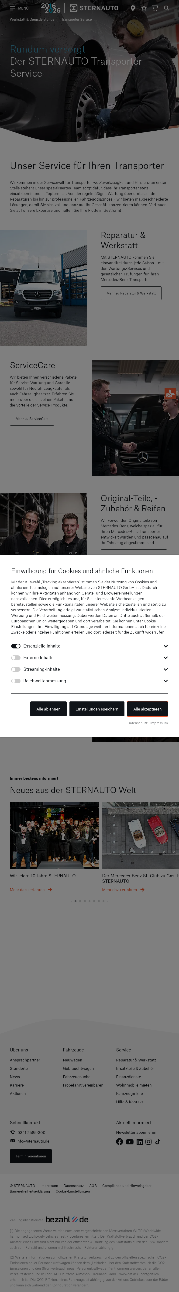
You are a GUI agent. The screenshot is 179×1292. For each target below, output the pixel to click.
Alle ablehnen (48, 709)
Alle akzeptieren (147, 709)
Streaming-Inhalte (41, 669)
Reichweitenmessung (44, 680)
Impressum (159, 723)
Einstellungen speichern (97, 709)
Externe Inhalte (38, 657)
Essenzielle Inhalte (41, 645)
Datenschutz (137, 723)
